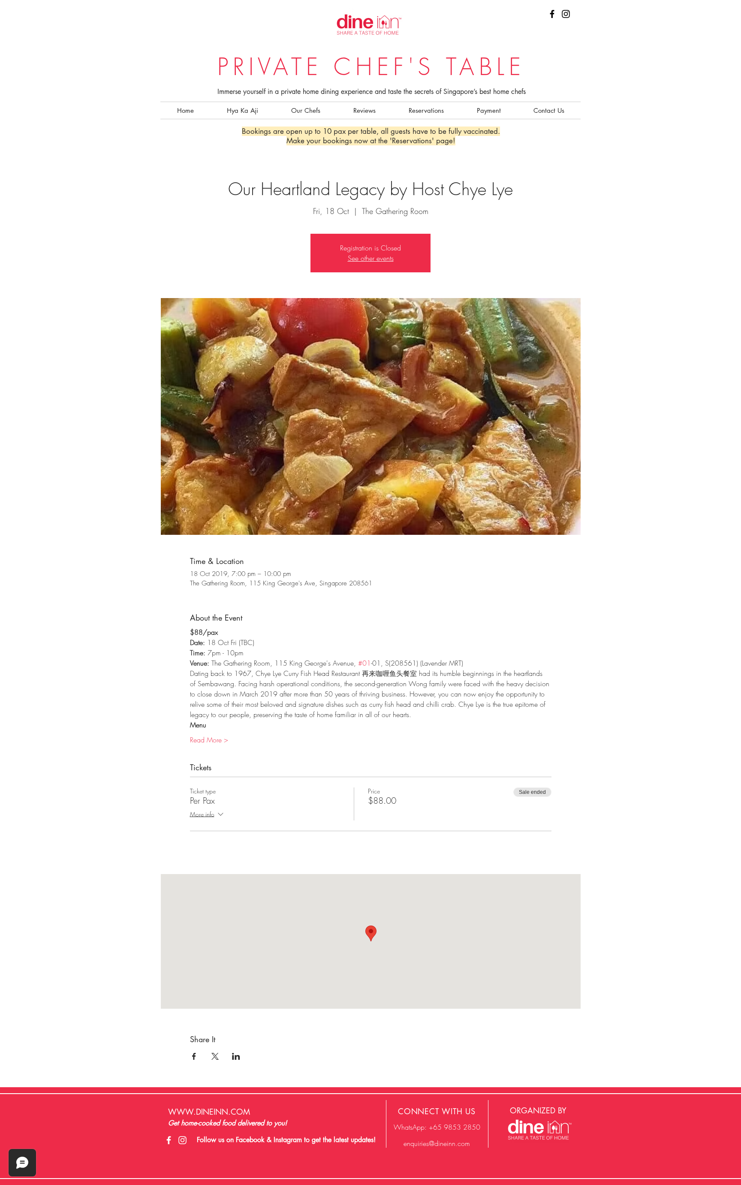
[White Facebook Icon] (168, 1140)
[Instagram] (565, 14)
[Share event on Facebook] (194, 1056)
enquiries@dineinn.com (437, 1143)
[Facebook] (552, 14)
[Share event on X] (215, 1056)
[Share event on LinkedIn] (236, 1056)
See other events (371, 258)
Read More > (209, 740)
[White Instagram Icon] (182, 1140)
